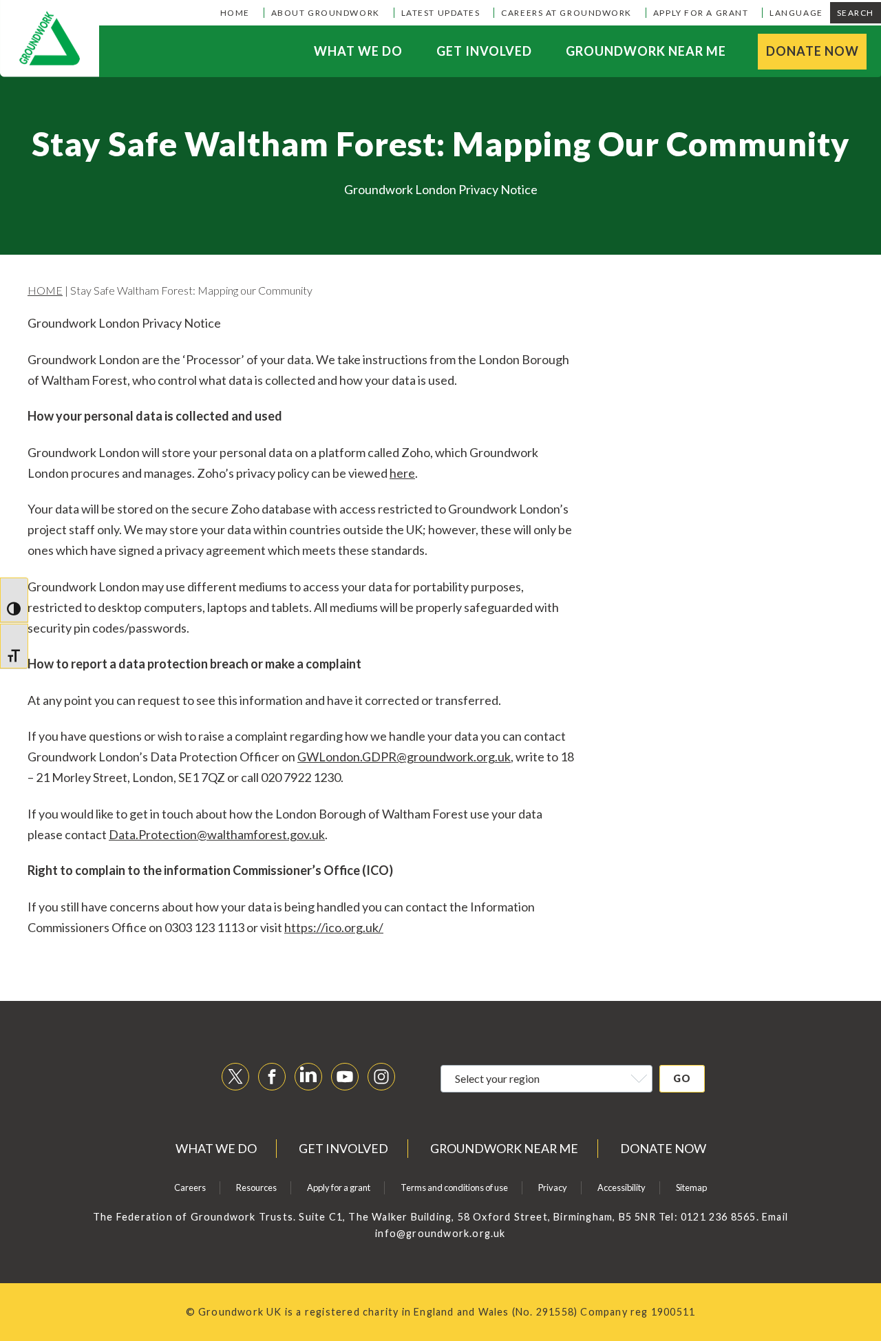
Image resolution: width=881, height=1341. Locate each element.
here (402, 473)
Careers (190, 1187)
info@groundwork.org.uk (440, 1233)
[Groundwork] (49, 38)
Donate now (812, 51)
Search (855, 13)
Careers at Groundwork (566, 13)
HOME (45, 290)
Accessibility (621, 1187)
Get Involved (484, 51)
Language (795, 13)
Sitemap (691, 1187)
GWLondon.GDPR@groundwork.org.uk (404, 756)
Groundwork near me (646, 51)
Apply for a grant (700, 13)
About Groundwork (325, 13)
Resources (256, 1187)
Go (682, 1078)
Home (235, 13)
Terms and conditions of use (454, 1187)
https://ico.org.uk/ (333, 927)
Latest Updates (440, 13)
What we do (358, 51)
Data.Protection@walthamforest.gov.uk (217, 834)
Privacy (552, 1187)
